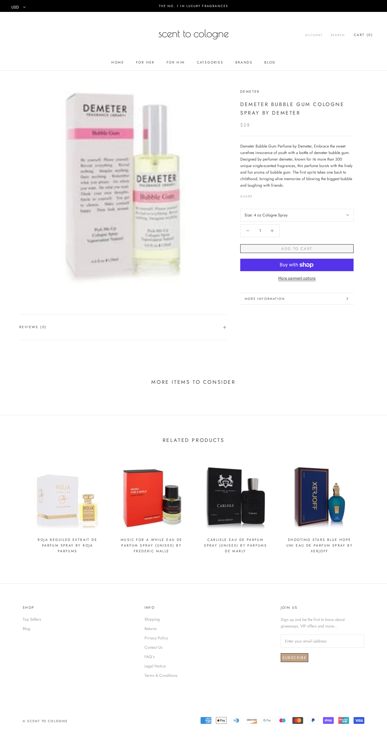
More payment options (297, 278)
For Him (176, 62)
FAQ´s (149, 656)
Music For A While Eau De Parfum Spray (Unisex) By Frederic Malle (151, 545)
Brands (243, 62)
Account (314, 35)
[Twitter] (265, 195)
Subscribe (294, 657)
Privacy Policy (156, 638)
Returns (150, 628)
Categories (210, 62)
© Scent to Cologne (45, 721)
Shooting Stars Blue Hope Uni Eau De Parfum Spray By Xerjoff (319, 545)
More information (265, 298)
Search (338, 35)
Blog (270, 62)
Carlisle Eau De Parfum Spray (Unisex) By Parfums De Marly (235, 545)
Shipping (152, 619)
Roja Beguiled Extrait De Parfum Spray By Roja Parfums (67, 545)
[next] (369, 506)
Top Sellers (32, 619)
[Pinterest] (273, 195)
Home (117, 62)
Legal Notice (155, 666)
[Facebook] (258, 195)
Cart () (363, 34)
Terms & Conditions (161, 675)
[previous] (17, 506)
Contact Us (153, 647)
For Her (145, 62)
